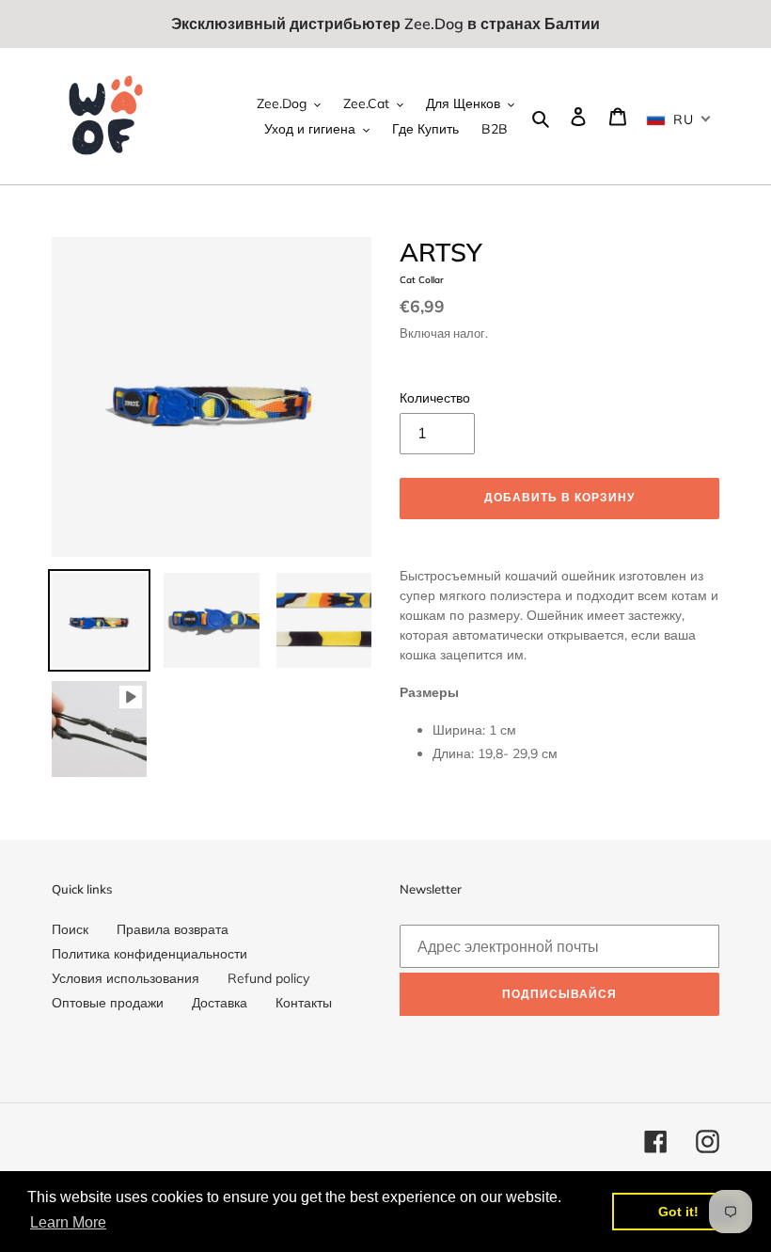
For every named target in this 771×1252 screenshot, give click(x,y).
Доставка (219, 1002)
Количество (435, 397)
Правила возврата (172, 929)
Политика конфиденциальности (149, 953)
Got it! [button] (678, 1211)
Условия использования (125, 978)
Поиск (70, 929)
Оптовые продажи (108, 1002)
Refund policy (268, 978)
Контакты (303, 1002)
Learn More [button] (68, 1222)
